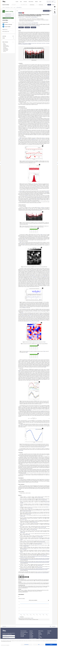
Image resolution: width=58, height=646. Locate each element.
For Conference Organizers (32, 638)
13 (34, 78)
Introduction (4, 44)
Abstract (4, 43)
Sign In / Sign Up (49, 1)
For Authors (31, 632)
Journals (17, 1)
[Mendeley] (28, 577)
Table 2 (41, 314)
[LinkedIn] (22, 577)
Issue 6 (14, 7)
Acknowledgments (5, 48)
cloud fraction (44, 43)
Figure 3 (43, 207)
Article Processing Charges (24, 632)
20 (35, 126)
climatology (47, 43)
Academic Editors (5, 22)
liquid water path (39, 43)
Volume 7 (11, 7)
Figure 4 (21, 242)
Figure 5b (33, 275)
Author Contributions (5, 49)
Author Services (31, 1)
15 (43, 82)
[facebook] (23, 577)
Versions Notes (33, 27)
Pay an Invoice (22, 633)
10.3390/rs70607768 (18, 7)
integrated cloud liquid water (32, 43)
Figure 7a (19, 371)
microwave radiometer (25, 43)
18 (38, 94)
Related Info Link (4, 29)
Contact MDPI (22, 635)
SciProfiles (39, 636)
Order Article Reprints (46, 10)
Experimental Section (5, 45)
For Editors (30, 634)
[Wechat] (25, 577)
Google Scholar (40, 497)
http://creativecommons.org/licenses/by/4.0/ (42, 572)
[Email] (19, 577)
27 (21, 450)
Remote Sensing (7, 7)
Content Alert (54, 626)
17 (37, 94)
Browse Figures (27, 27)
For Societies (31, 637)
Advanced (53, 4)
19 (34, 110)
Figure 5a (44, 276)
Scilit (39, 635)
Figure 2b (38, 198)
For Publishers (31, 636)
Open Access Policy (23, 634)
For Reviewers (31, 633)
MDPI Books (40, 633)
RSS (50, 626)
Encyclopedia (40, 637)
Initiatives (36, 1)
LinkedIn (48, 632)
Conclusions (4, 47)
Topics (21, 1)
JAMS (39, 638)
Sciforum (39, 632)
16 (44, 82)
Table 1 (39, 207)
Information (25, 1)
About (40, 1)
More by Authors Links (5, 31)
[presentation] (32, 418)
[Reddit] (27, 577)
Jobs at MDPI (22, 636)
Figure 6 (23, 315)
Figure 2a (33, 139)
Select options (5, 635)
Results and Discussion (6, 46)
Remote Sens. (4, 626)
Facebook (48, 633)
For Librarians (31, 635)
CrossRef (44, 527)
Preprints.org (40, 634)
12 (48, 76)
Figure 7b (42, 411)
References (4, 51)
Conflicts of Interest (5, 50)
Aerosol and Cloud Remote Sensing (34, 25)
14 (20, 450)
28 (22, 450)
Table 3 (29, 315)
